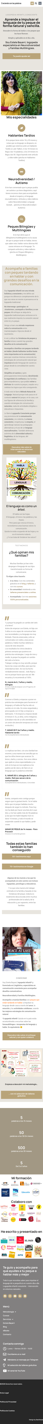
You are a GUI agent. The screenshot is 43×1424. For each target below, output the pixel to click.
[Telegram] (25, 1296)
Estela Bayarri (9, 1323)
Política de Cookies (7, 1411)
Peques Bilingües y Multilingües (21, 228)
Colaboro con (21, 1201)
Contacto (7, 1334)
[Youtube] (15, 1296)
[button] (32, 3)
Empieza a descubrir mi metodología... (21, 1084)
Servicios (7, 1319)
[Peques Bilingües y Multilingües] (21, 219)
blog (24, 583)
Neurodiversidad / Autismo (21, 181)
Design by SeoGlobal (36, 1420)
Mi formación (22, 1178)
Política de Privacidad (8, 1402)
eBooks (6, 1330)
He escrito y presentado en (21, 1231)
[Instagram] (10, 1296)
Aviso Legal (4, 1393)
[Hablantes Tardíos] (21, 128)
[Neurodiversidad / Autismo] (21, 171)
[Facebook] (5, 1296)
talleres (30, 583)
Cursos (6, 1315)
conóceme (21, 978)
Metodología (8, 1311)
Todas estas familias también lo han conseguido (21, 846)
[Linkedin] (20, 1296)
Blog (5, 1327)
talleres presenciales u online (23, 592)
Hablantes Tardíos (21, 135)
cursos (20, 586)
